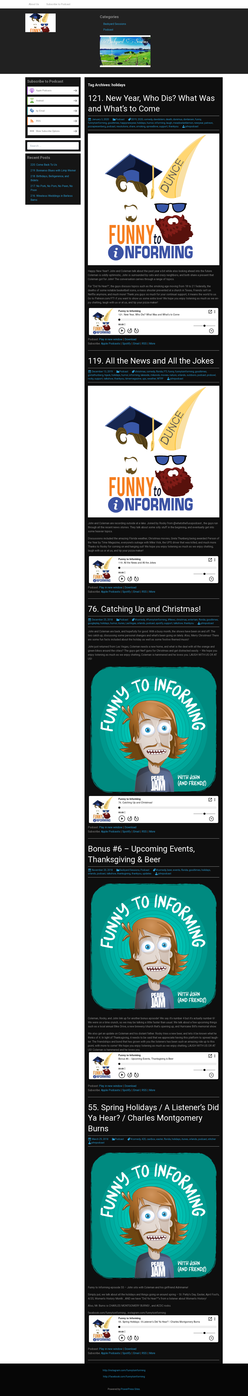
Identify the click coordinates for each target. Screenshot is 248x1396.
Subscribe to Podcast (58, 4)
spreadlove (152, 126)
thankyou (173, 126)
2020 (140, 119)
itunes (121, 623)
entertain (193, 619)
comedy (148, 119)
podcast (111, 126)
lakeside (145, 375)
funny (198, 119)
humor (150, 123)
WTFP (160, 378)
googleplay (93, 623)
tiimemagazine (133, 378)
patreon (208, 123)
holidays (141, 123)
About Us (34, 4)
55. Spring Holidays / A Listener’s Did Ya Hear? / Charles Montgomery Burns (153, 1118)
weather (151, 378)
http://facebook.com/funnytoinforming (124, 1376)
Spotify (126, 343)
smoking (140, 126)
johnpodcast (191, 126)
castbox (151, 1139)
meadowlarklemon (183, 123)
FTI (165, 371)
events (176, 870)
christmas (140, 371)
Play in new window (110, 339)
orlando (182, 375)
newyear (198, 123)
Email (136, 343)
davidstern (159, 119)
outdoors (191, 375)
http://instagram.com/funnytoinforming (124, 1370)
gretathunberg (95, 375)
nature (173, 375)
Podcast (108, 29)
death (169, 119)
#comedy (140, 619)
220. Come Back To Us (44, 164)
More (152, 343)
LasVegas (131, 623)
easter (159, 1139)
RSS (144, 343)
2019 (134, 119)
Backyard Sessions (114, 24)
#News (171, 619)
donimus (177, 119)
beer (169, 870)
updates (147, 873)
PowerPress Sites (130, 1389)
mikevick (155, 375)
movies (165, 375)
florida (159, 371)
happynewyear (128, 123)
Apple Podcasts (110, 343)
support (163, 126)
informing (160, 123)
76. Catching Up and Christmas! (144, 609)
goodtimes (113, 123)
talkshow (108, 378)
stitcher (212, 1139)
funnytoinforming (97, 123)
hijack (107, 375)
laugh (169, 123)
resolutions (122, 126)
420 (144, 1139)
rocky (90, 378)
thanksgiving (124, 873)
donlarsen (188, 119)
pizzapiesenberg (97, 126)
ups (144, 378)
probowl (211, 375)
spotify (159, 623)
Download (130, 339)
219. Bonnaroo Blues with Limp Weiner (53, 170)
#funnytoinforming (156, 619)
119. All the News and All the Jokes (151, 361)
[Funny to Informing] (40, 22)
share (132, 126)
